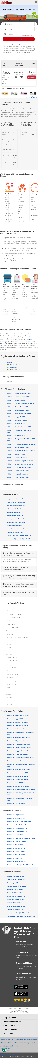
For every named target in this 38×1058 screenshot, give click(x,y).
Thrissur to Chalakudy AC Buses (17, 779)
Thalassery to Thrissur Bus (15, 883)
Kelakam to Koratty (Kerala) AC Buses (19, 464)
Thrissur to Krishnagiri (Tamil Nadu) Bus (20, 865)
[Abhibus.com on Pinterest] (26, 1011)
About (17, 1039)
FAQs (15, 1043)
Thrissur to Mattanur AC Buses (17, 776)
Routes (10, 1039)
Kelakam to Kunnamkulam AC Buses (18, 407)
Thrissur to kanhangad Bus (15, 848)
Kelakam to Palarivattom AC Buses (18, 393)
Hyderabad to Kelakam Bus (15, 502)
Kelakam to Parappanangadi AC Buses (19, 461)
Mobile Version (32, 1039)
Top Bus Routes (10, 1018)
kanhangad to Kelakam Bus (15, 519)
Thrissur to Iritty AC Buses (15, 803)
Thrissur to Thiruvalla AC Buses (17, 725)
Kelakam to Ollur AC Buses (15, 454)
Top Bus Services (10, 1029)
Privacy (26, 1043)
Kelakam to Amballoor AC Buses (17, 447)
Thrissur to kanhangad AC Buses (17, 786)
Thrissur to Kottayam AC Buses (17, 754)
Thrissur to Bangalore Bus (15, 815)
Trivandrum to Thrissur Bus (16, 906)
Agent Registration (11, 1046)
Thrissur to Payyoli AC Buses (16, 719)
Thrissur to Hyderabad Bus (15, 818)
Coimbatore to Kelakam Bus (16, 509)
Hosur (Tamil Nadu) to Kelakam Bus (18, 535)
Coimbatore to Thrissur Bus (16, 886)
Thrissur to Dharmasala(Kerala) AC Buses (20, 789)
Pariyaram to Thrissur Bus (15, 899)
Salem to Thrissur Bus (14, 903)
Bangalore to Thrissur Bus (15, 876)
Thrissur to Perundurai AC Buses (17, 715)
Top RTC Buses (9, 1025)
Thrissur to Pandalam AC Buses (17, 722)
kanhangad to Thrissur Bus (15, 896)
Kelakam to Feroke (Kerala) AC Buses (19, 397)
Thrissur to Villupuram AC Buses (17, 741)
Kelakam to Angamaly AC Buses (17, 420)
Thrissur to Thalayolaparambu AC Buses (20, 757)
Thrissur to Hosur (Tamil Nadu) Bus (18, 821)
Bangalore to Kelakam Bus (15, 499)
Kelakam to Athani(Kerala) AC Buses (18, 413)
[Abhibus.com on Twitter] (14, 1011)
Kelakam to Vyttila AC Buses (16, 435)
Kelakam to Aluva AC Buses (15, 423)
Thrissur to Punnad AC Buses (16, 783)
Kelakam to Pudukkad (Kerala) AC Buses (20, 427)
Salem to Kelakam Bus (14, 525)
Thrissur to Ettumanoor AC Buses (18, 769)
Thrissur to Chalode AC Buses (16, 729)
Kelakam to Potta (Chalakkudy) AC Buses (20, 444)
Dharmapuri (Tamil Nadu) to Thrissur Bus (20, 916)
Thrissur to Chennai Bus (14, 835)
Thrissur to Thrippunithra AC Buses (18, 751)
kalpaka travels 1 (12, 367)
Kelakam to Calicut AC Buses (16, 400)
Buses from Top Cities (12, 1022)
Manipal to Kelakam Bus (14, 512)
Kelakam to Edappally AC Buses (17, 417)
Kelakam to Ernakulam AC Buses (17, 471)
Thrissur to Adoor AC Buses (16, 761)
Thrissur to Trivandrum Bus (16, 851)
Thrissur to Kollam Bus (14, 858)
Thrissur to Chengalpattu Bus (16, 828)
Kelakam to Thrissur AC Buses (16, 457)
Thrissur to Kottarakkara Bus (16, 831)
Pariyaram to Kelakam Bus (15, 522)
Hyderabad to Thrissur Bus (15, 879)
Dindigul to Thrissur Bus (14, 909)
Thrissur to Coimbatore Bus (16, 841)
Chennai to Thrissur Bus (14, 893)
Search (19, 39)
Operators (3, 1039)
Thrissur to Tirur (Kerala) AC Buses (18, 744)
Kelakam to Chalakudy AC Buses (17, 410)
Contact (23, 1039)
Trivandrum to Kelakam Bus (16, 529)
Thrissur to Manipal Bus (14, 845)
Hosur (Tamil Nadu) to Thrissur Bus (18, 913)
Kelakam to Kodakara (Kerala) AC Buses (20, 403)
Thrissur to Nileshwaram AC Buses (18, 737)
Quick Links (8, 1033)
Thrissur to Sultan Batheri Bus (16, 825)
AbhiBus (2, 1054)
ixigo (8, 1054)
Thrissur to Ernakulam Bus (15, 861)
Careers (3, 1043)
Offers (10, 1043)
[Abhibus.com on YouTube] (17, 1011)
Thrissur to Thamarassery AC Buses (18, 773)
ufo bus (9, 362)
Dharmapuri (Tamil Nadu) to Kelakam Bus (20, 539)
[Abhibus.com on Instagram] (20, 1011)
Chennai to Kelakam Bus (14, 515)
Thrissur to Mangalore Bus (15, 855)
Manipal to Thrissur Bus (14, 889)
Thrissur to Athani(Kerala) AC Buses (18, 747)
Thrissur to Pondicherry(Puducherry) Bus (20, 838)
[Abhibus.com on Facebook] (11, 1011)
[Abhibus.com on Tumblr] (23, 1011)
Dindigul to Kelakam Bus (14, 532)
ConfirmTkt (15, 1054)
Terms (21, 1043)
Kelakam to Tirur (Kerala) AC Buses (18, 467)
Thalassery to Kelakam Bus (15, 505)
